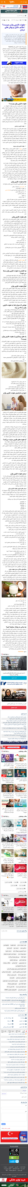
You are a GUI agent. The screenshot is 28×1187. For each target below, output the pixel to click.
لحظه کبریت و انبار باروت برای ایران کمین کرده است (15, 1067)
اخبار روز (16, 1167)
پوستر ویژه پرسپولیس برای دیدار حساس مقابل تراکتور (15, 1052)
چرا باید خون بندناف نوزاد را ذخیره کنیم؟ (18, 719)
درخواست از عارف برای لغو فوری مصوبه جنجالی (16, 1075)
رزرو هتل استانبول (14, 960)
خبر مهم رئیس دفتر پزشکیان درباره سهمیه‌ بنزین (16, 1054)
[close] (1, 1177)
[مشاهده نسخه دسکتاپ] (2, 2)
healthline (21, 652)
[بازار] (14, 1158)
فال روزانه (10, 1024)
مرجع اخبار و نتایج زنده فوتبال (10, 954)
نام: (26, 1105)
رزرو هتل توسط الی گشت (13, 957)
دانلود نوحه (12, 978)
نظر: (26, 1111)
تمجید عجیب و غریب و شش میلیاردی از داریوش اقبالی (14, 1077)
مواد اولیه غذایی (22, 960)
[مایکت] (14, 1162)
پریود (21, 149)
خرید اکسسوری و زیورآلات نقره (19, 951)
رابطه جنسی (7, 190)
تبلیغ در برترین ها (8, 1168)
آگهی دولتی (20, 1170)
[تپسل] (2, 654)
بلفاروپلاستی (6, 945)
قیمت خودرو (22, 1021)
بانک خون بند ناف (10, 987)
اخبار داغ (17, 1031)
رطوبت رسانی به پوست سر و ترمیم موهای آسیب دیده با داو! (14, 729)
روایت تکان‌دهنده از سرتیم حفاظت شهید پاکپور (16, 1082)
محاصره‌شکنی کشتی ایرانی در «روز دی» (17, 1047)
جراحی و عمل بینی (22, 990)
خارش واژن (22, 187)
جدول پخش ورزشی (7, 1027)
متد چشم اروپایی (22, 963)
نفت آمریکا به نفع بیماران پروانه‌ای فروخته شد (16, 1049)
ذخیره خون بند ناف (22, 975)
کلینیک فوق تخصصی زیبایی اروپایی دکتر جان (16, 969)
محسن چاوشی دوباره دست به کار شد (18, 1059)
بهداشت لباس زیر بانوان (20, 1008)
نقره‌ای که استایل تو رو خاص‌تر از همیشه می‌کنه (16, 721)
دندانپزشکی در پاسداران (21, 978)
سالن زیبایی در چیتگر (11, 975)
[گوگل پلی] (14, 1154)
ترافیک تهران (22, 1024)
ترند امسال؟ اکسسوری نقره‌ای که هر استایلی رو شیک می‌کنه (15, 725)
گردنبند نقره (9, 948)
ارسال (3, 1124)
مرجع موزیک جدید (22, 954)
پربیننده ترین (9, 1031)
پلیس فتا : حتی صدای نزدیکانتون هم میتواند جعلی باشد (14, 722)
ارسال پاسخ (4, 1093)
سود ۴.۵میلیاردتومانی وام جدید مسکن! (17, 1037)
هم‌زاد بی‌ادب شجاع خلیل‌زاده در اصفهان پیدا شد (16, 1070)
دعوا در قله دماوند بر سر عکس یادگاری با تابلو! (16, 1062)
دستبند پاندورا (8, 951)
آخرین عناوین (23, 1031)
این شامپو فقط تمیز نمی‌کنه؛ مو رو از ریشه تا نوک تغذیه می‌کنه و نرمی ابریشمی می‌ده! (14, 732)
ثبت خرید (14, 678)
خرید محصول (14, 708)
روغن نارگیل (22, 599)
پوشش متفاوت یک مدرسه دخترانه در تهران (17, 1034)
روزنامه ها (23, 1018)
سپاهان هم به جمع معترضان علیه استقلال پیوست (16, 1039)
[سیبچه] (14, 1150)
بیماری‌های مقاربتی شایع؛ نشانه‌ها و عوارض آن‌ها (15, 1011)
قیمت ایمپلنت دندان (22, 945)
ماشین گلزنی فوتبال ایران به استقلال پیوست (17, 1042)
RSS (7, 1170)
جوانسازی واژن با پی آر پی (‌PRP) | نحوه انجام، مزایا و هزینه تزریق (13, 1005)
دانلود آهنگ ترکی (22, 984)
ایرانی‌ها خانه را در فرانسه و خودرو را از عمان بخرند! (15, 1065)
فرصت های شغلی (16, 1168)
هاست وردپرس (23, 981)
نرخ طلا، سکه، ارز (8, 1018)
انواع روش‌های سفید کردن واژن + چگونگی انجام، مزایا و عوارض (13, 1001)
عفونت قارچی (21, 260)
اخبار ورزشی (11, 1167)
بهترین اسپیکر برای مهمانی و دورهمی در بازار (17, 717)
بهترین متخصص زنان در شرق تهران (10, 981)
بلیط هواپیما (13, 945)
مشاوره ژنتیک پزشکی (6, 972)
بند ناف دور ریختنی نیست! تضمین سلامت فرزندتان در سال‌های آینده (15, 736)
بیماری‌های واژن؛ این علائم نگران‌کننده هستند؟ (15, 998)
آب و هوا (10, 1021)
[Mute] (5, 669)
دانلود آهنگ (23, 957)
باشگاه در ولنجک (6, 963)
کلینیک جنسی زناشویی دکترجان (19, 972)
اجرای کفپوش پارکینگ (12, 984)
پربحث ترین (2, 1031)
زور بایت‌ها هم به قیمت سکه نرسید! (18, 1044)
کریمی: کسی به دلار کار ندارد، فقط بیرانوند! (17, 1057)
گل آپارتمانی (14, 963)
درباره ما (5, 1167)
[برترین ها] (12, 2)
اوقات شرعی (22, 1027)
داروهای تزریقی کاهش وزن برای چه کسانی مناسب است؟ (14, 1072)
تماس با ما (23, 1168)
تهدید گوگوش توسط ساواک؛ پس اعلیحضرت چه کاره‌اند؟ (14, 1080)
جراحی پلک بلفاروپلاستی (21, 966)
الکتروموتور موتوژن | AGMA (10, 990)
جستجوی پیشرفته (12, 1170)
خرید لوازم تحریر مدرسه (21, 987)
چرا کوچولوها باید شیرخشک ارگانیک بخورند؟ (17, 738)
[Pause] (3, 669)
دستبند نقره (16, 948)
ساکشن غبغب (23, 948)
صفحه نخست (22, 1167)
